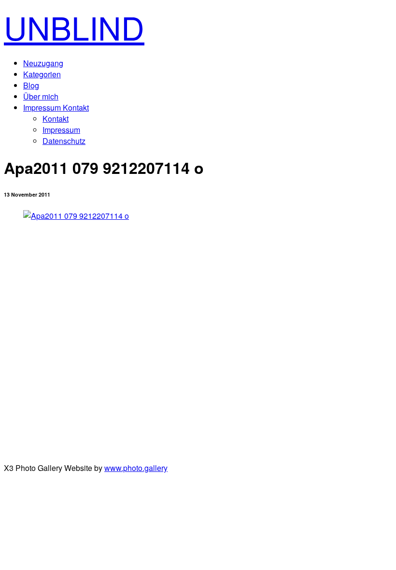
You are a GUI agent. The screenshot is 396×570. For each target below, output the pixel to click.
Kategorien (42, 74)
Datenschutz (63, 140)
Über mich (40, 96)
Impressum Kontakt (56, 107)
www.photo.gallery (136, 467)
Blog (31, 85)
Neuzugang (43, 63)
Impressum (61, 129)
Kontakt (55, 118)
